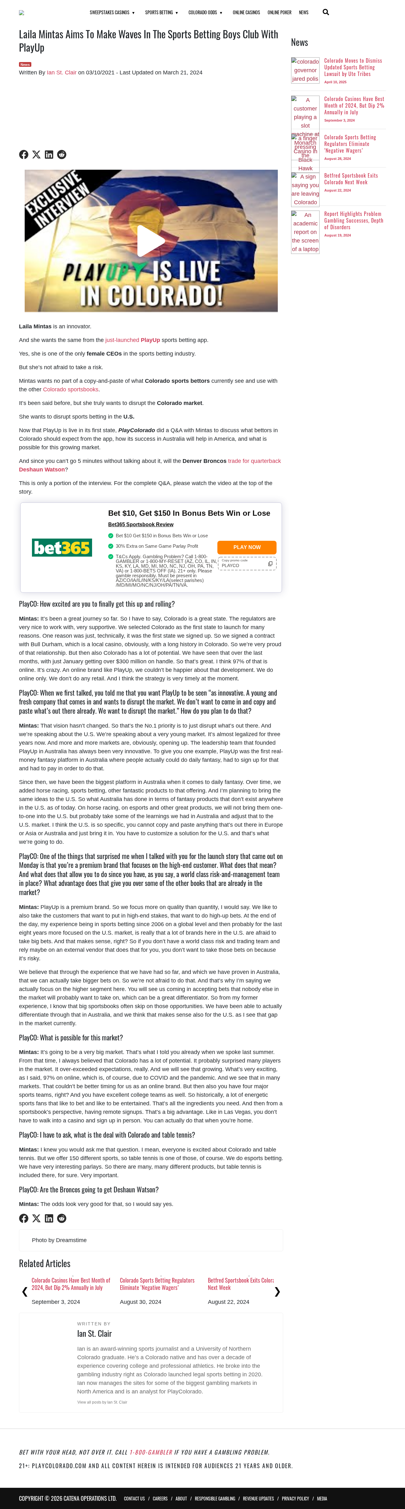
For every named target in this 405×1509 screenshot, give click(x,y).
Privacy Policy (295, 1498)
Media (322, 1498)
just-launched (132, 340)
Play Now (247, 547)
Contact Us (134, 1498)
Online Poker (279, 12)
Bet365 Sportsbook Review (140, 524)
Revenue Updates (258, 1498)
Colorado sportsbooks (70, 389)
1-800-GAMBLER (150, 1452)
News (303, 12)
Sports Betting (159, 12)
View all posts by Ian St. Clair (102, 1402)
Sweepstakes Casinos (109, 12)
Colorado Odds (203, 12)
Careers (160, 1498)
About (181, 1498)
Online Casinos (246, 12)
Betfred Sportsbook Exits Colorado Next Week (244, 1283)
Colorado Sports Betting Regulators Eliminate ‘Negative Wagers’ (157, 1283)
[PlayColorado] (46, 12)
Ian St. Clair (62, 72)
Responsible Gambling (215, 1498)
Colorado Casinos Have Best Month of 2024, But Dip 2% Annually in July (71, 1283)
